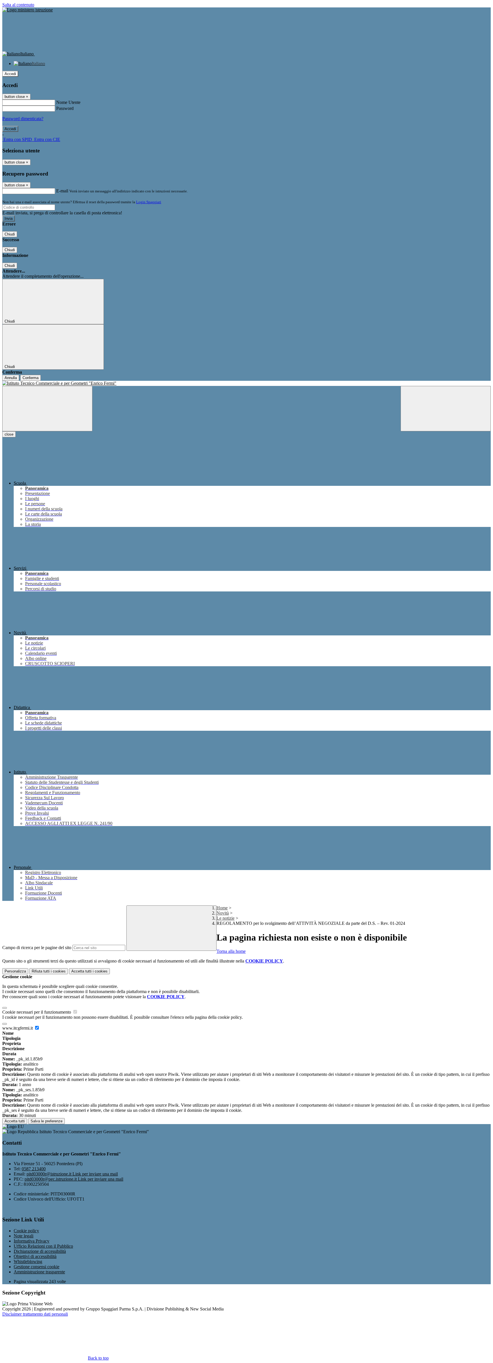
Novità (223, 913)
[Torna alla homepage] (246, 383)
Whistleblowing (28, 1261)
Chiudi (10, 234)
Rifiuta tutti (49, 971)
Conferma (31, 378)
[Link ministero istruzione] (27, 9)
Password (65, 108)
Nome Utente (68, 102)
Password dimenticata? (22, 118)
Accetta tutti (89, 971)
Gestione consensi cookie (36, 1266)
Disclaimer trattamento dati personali (35, 1314)
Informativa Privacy (31, 1241)
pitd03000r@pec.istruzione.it (74, 1179)
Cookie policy (26, 1230)
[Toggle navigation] (47, 408)
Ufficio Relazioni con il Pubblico (43, 1246)
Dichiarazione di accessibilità (40, 1251)
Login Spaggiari (148, 202)
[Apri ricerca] (446, 408)
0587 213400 (34, 1168)
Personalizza (15, 971)
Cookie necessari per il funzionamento (37, 1012)
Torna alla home (231, 951)
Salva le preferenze (46, 1121)
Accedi (10, 74)
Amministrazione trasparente (39, 1271)
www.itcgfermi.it (18, 1028)
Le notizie (226, 918)
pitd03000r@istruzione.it (72, 1173)
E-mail (62, 190)
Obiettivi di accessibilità (35, 1256)
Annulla (11, 378)
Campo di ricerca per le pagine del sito (36, 947)
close (9, 434)
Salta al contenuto (18, 4)
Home (222, 907)
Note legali (23, 1235)
